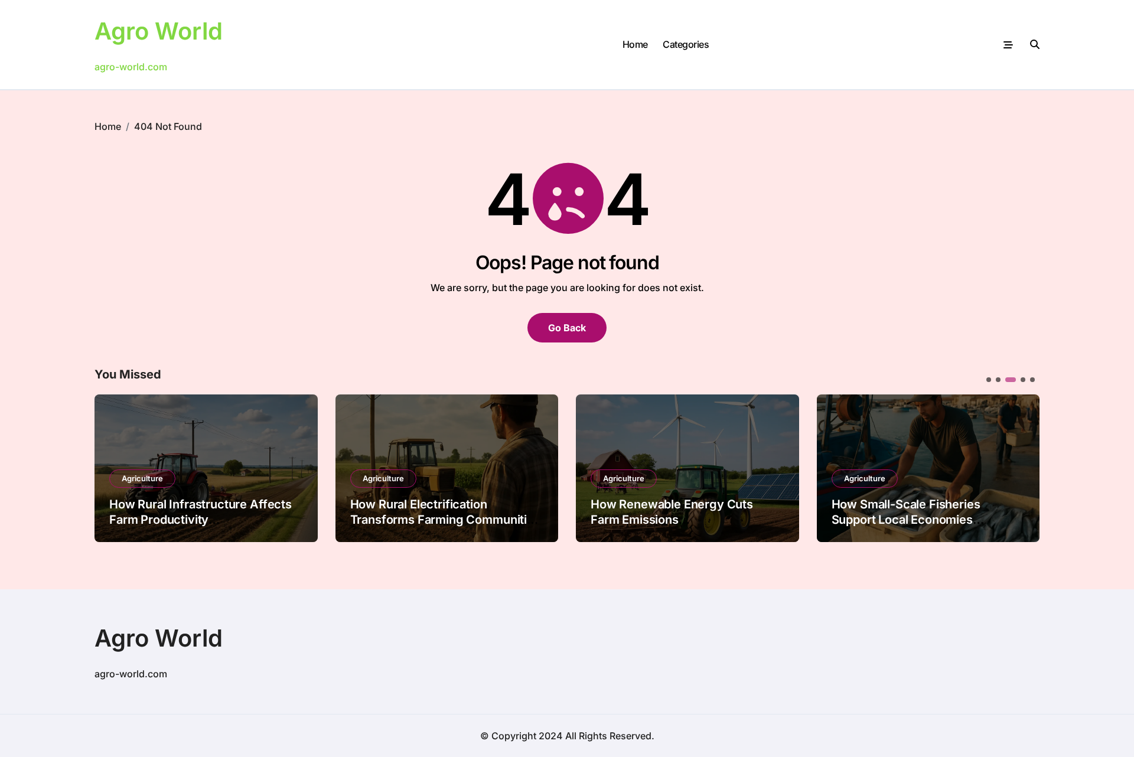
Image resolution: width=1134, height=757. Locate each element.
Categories (686, 44)
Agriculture (142, 478)
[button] (1022, 467)
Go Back (567, 328)
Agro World (158, 31)
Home (635, 44)
